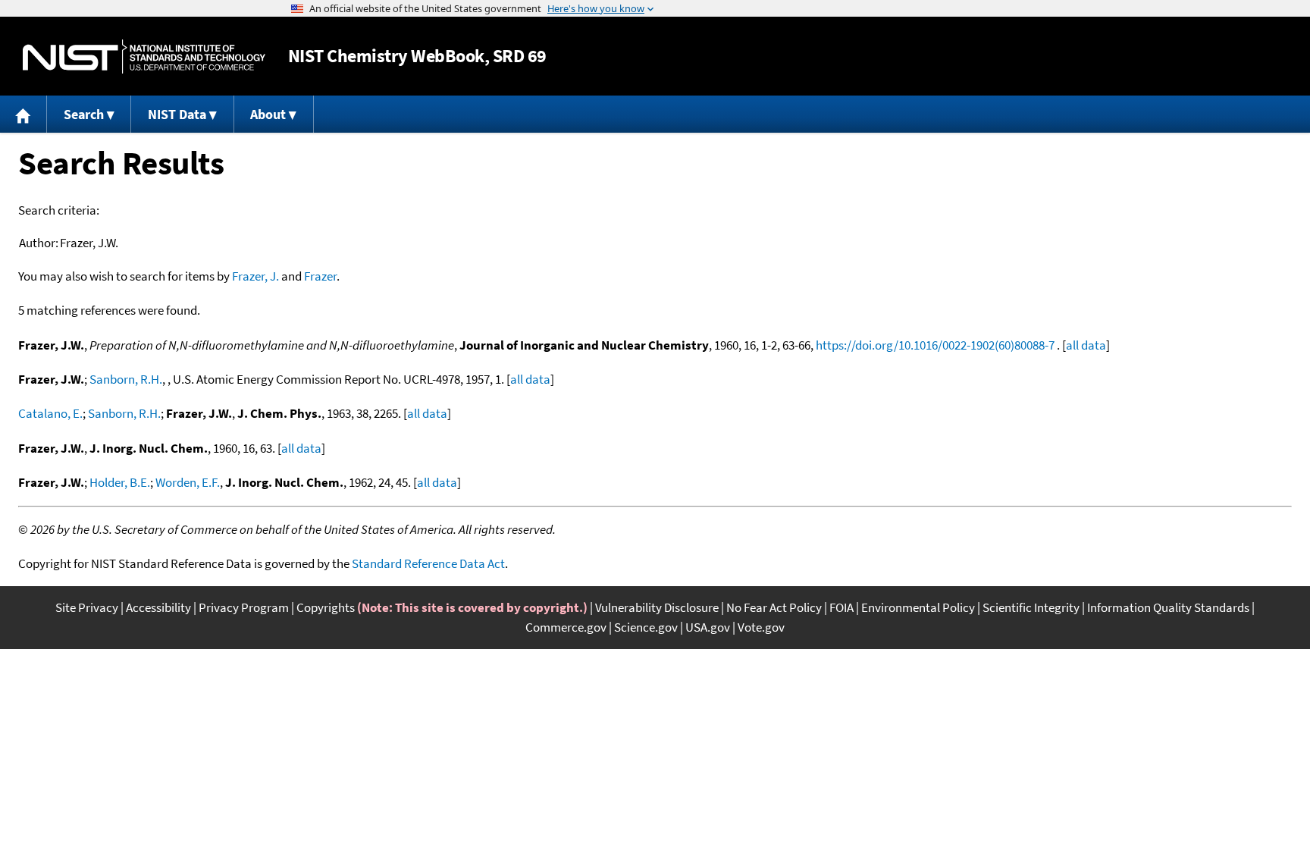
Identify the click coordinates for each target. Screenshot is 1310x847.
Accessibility (158, 607)
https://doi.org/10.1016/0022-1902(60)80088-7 (935, 345)
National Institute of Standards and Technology (144, 56)
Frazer (320, 276)
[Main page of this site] (23, 114)
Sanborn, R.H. (125, 379)
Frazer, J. (255, 276)
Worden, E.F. (187, 482)
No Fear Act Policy (774, 607)
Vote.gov (761, 627)
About (268, 114)
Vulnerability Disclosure (657, 607)
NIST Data (177, 114)
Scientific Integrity (1031, 607)
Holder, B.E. (119, 482)
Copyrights (325, 607)
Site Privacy (86, 607)
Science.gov (646, 627)
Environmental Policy (918, 607)
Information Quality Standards (1168, 607)
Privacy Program (244, 607)
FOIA (841, 607)
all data (1086, 345)
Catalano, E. (50, 413)
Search (84, 114)
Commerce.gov (565, 627)
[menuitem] (23, 114)
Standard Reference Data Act (428, 563)
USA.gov (707, 627)
